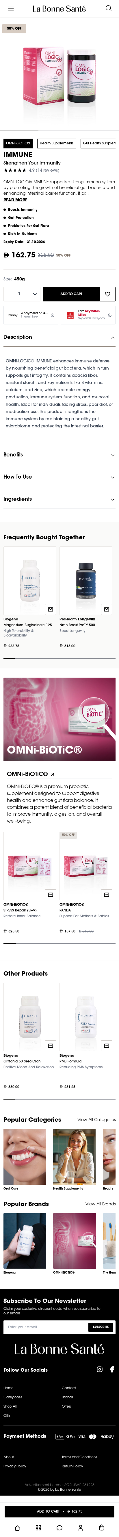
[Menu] (11, 9)
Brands (67, 1397)
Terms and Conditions (79, 1457)
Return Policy (72, 1466)
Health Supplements (56, 143)
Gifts (6, 1416)
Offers (67, 1406)
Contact (69, 1388)
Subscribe (101, 1327)
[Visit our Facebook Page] (112, 1370)
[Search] (108, 9)
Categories (12, 1397)
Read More (15, 200)
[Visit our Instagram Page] (99, 1370)
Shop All (9, 1406)
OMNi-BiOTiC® (18, 143)
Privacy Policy (14, 1466)
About (8, 1457)
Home (8, 1388)
